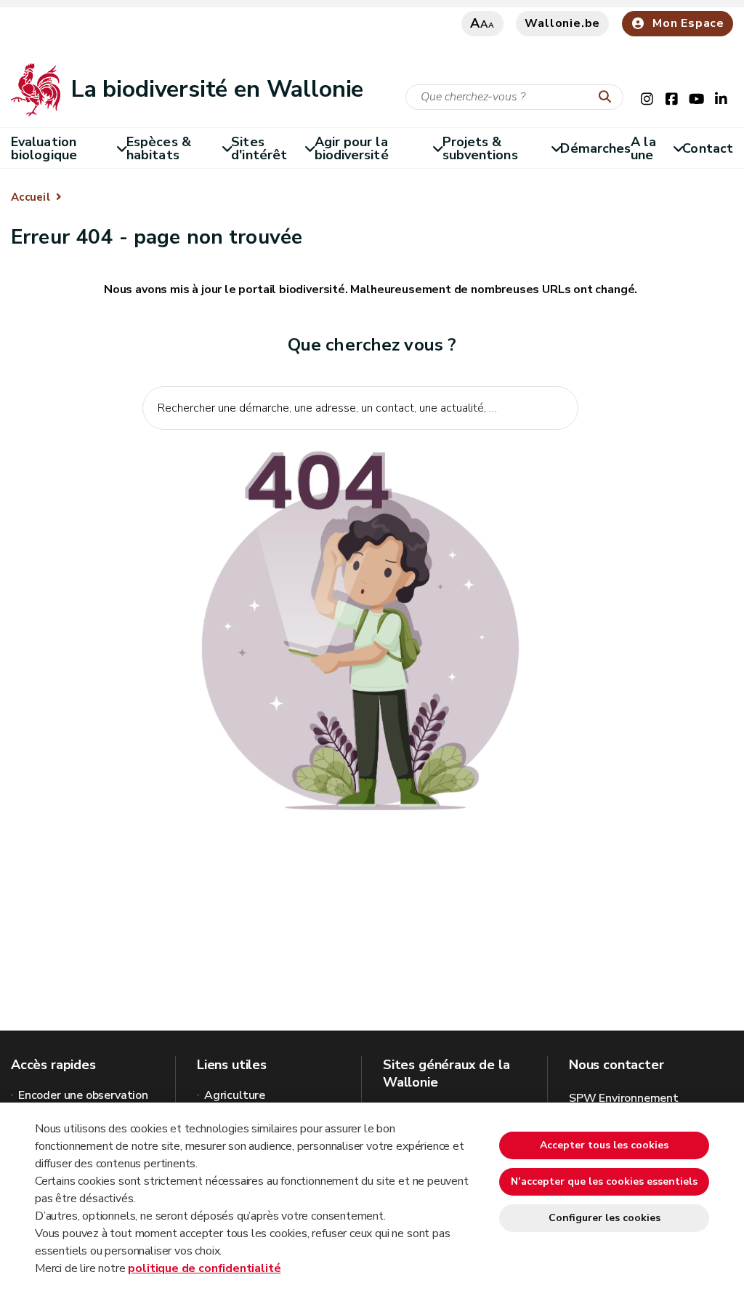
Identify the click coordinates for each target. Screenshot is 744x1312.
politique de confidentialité (204, 1268)
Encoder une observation (83, 1095)
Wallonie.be (562, 23)
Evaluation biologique (44, 148)
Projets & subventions (480, 148)
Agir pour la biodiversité (352, 148)
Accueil (30, 197)
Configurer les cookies (604, 1218)
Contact (707, 148)
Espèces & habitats (158, 148)
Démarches (595, 148)
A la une (643, 148)
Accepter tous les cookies (604, 1145)
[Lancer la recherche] (608, 97)
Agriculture (234, 1095)
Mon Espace (688, 23)
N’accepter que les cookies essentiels (604, 1181)
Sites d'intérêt (259, 148)
